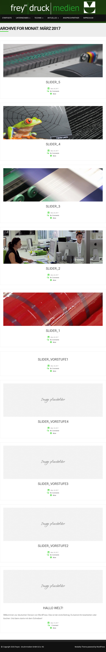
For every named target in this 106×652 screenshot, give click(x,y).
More (54, 94)
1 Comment (54, 625)
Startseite (7, 18)
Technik (38, 18)
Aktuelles (52, 18)
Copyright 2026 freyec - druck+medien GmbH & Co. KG (23, 647)
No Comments (54, 91)
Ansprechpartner (71, 18)
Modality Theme (81, 647)
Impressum (88, 18)
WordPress (100, 647)
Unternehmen (22, 18)
